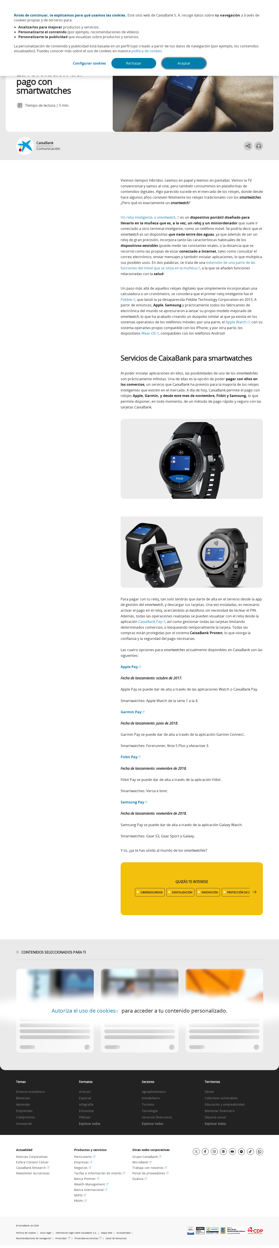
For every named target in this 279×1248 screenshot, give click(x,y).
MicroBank (142, 1162)
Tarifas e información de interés (99, 1173)
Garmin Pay (132, 712)
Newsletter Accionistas (33, 1173)
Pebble (128, 299)
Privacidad (62, 1238)
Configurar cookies (89, 63)
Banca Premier (86, 1179)
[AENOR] (200, 1232)
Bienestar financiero (219, 1111)
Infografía (86, 1104)
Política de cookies (26, 1232)
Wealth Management (91, 1184)
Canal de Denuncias (116, 1238)
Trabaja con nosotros (149, 1168)
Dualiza (139, 1179)
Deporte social (215, 1117)
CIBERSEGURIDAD (151, 892)
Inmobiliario (151, 1098)
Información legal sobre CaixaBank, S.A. (76, 1232)
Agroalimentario (154, 1092)
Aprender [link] (23, 1104)
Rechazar (133, 63)
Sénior (209, 1092)
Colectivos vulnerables (221, 1098)
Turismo (148, 1104)
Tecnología (150, 1111)
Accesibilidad (123, 1232)
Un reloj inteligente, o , (150, 217)
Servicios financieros (157, 1117)
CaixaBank (44, 142)
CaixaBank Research (32, 1168)
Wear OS (150, 333)
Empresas (83, 1162)
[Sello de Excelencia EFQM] (223, 1232)
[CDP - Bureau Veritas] (255, 1232)
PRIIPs (80, 1201)
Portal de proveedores (150, 1173)
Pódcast (84, 1117)
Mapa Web (106, 1232)
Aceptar (184, 63)
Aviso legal (45, 1232)
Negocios (82, 1168)
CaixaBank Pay (151, 621)
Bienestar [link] (23, 1098)
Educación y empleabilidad (225, 1104)
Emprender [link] (24, 1111)
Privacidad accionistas (88, 1238)
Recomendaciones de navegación (33, 1238)
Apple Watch (238, 322)
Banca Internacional (90, 1190)
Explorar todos (89, 1124)
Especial (85, 1098)
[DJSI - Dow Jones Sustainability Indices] (236, 1232)
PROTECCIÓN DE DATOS (242, 892)
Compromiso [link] (25, 1117)
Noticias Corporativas (32, 1157)
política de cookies (146, 50)
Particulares (84, 1157)
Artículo (84, 1092)
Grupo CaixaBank (146, 1157)
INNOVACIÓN (210, 892)
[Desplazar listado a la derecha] (254, 892)
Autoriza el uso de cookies (85, 1010)
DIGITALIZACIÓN (182, 892)
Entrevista (86, 1111)
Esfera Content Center (32, 1162)
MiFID (80, 1195)
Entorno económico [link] (30, 1092)
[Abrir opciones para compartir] (248, 146)
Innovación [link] (24, 1124)
